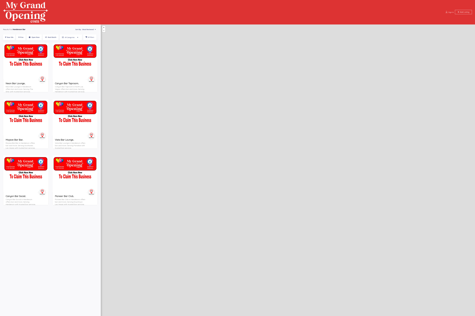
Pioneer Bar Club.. (64, 196)
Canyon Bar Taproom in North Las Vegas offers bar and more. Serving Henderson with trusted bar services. (70, 89)
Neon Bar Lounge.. (15, 83)
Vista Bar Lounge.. (64, 139)
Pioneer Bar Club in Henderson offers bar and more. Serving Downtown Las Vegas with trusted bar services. (70, 201)
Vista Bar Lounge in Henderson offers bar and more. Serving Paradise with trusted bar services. (70, 145)
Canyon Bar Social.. (16, 196)
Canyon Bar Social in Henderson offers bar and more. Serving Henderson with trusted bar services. (21, 201)
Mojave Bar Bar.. (14, 139)
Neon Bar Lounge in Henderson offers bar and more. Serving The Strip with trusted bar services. (19, 89)
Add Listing (464, 12)
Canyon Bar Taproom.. (67, 83)
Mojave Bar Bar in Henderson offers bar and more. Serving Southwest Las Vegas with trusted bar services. (20, 145)
